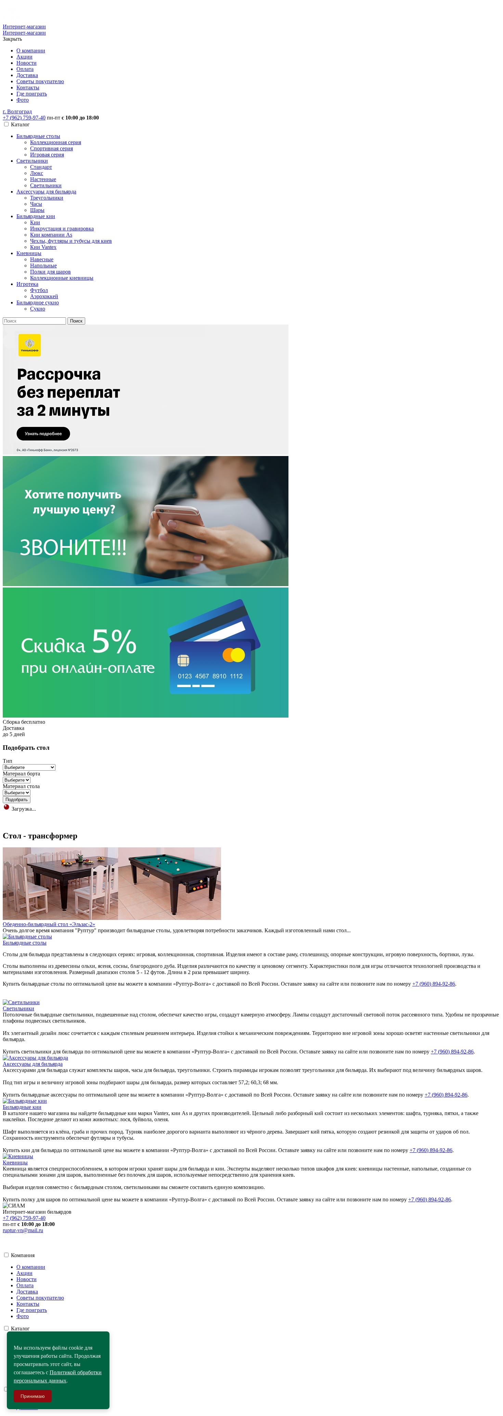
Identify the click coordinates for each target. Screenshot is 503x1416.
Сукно (37, 309)
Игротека (27, 284)
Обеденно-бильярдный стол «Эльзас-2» (49, 924)
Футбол (39, 290)
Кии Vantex (43, 247)
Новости (26, 63)
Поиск (76, 321)
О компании (30, 50)
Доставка (27, 75)
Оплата (25, 69)
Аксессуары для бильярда (46, 191)
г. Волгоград (17, 111)
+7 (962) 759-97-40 (24, 118)
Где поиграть (31, 94)
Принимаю (33, 1396)
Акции (24, 57)
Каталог (20, 1328)
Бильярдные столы (38, 136)
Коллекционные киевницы (61, 278)
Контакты (27, 87)
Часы (36, 204)
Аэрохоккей (44, 296)
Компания (23, 1255)
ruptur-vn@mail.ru (23, 1230)
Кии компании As (51, 235)
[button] (17, 111)
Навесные (41, 259)
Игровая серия (47, 154)
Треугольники (46, 198)
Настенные (43, 179)
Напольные (43, 265)
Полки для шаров (50, 272)
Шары (37, 210)
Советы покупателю (40, 81)
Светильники (32, 161)
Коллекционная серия (55, 142)
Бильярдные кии (35, 216)
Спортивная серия (51, 148)
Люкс (36, 173)
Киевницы (28, 253)
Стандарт (41, 167)
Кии (35, 222)
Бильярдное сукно (37, 302)
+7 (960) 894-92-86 (433, 984)
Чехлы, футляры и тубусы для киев (71, 241)
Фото (22, 100)
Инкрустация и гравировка (62, 228)
